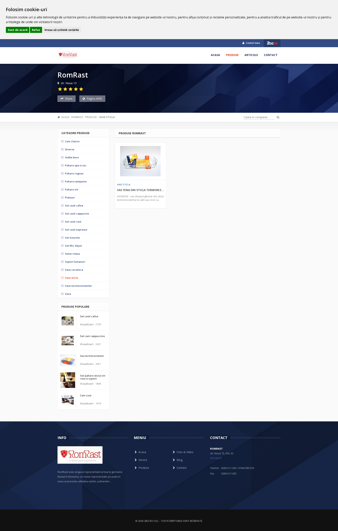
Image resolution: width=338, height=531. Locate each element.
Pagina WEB (94, 98)
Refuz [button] (36, 30)
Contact (271, 55)
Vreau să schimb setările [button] (61, 30)
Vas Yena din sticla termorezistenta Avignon (140, 190)
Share (68, 98)
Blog (179, 460)
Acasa (215, 55)
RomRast (77, 117)
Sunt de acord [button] (17, 30)
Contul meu (252, 43)
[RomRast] (68, 55)
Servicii (142, 460)
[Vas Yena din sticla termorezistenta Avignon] (140, 161)
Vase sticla (107, 117)
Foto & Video (185, 452)
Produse (232, 55)
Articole (251, 55)
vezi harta (216, 458)
